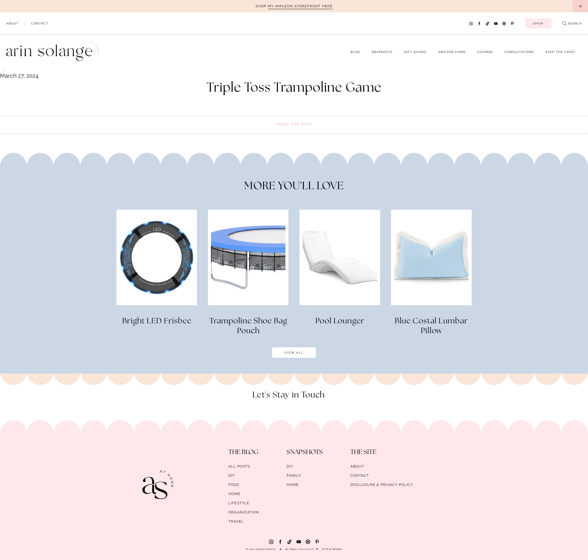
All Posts (239, 466)
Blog (355, 52)
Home (234, 494)
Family (294, 475)
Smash (337, 549)
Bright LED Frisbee (156, 321)
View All (294, 352)
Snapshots (382, 52)
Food (233, 485)
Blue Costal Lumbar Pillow (431, 326)
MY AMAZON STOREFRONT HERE (300, 6)
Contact (39, 23)
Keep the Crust (560, 52)
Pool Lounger (339, 321)
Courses (485, 52)
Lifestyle (238, 503)
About (12, 23)
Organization (243, 512)
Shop (538, 23)
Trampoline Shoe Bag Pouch (248, 326)
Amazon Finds (452, 52)
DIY (231, 475)
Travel (236, 521)
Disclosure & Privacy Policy (381, 485)
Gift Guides (415, 52)
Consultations (519, 52)
